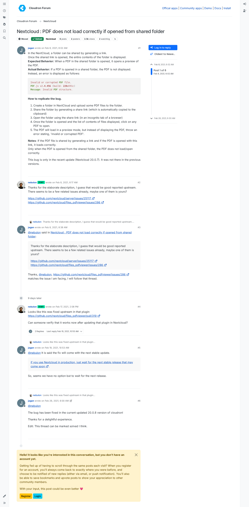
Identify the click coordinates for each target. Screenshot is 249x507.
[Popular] (4, 24)
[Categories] (4, 4)
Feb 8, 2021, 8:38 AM (56, 227)
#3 (139, 227)
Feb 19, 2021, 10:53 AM (57, 347)
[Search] (4, 38)
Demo (208, 8)
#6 (139, 400)
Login (38, 496)
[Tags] (4, 17)
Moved (24, 39)
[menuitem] (245, 4)
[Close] (136, 455)
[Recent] (4, 11)
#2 (139, 182)
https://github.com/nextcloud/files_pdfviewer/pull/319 (62, 315)
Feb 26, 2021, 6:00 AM (57, 400)
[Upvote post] (132, 172)
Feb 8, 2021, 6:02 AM (56, 48)
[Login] (245, 4)
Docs (217, 8)
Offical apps (170, 8)
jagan (31, 48)
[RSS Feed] (115, 39)
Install (227, 8)
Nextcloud (51, 39)
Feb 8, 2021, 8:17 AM (67, 182)
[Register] (245, 11)
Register (26, 496)
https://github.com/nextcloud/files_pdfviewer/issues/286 (64, 202)
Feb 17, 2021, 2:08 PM (67, 306)
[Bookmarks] (4, 31)
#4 (139, 306)
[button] (4, 496)
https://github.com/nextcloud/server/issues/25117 (59, 198)
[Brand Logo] (22, 8)
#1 (139, 48)
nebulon (32, 182)
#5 (139, 347)
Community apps (191, 8)
